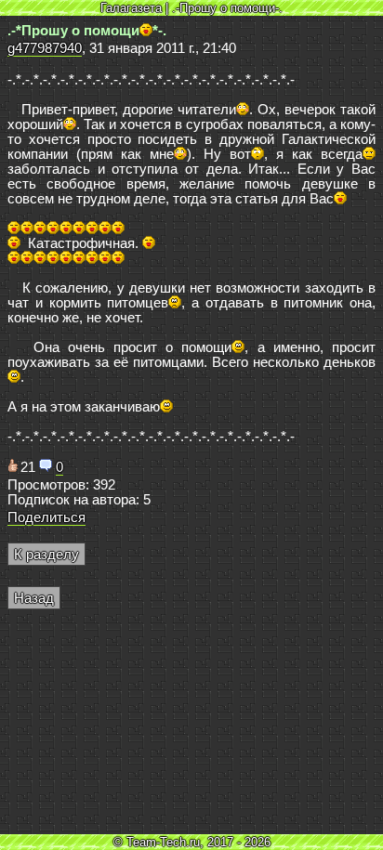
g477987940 (44, 48)
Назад (34, 598)
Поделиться (46, 517)
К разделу (46, 554)
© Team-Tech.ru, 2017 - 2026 (192, 842)
